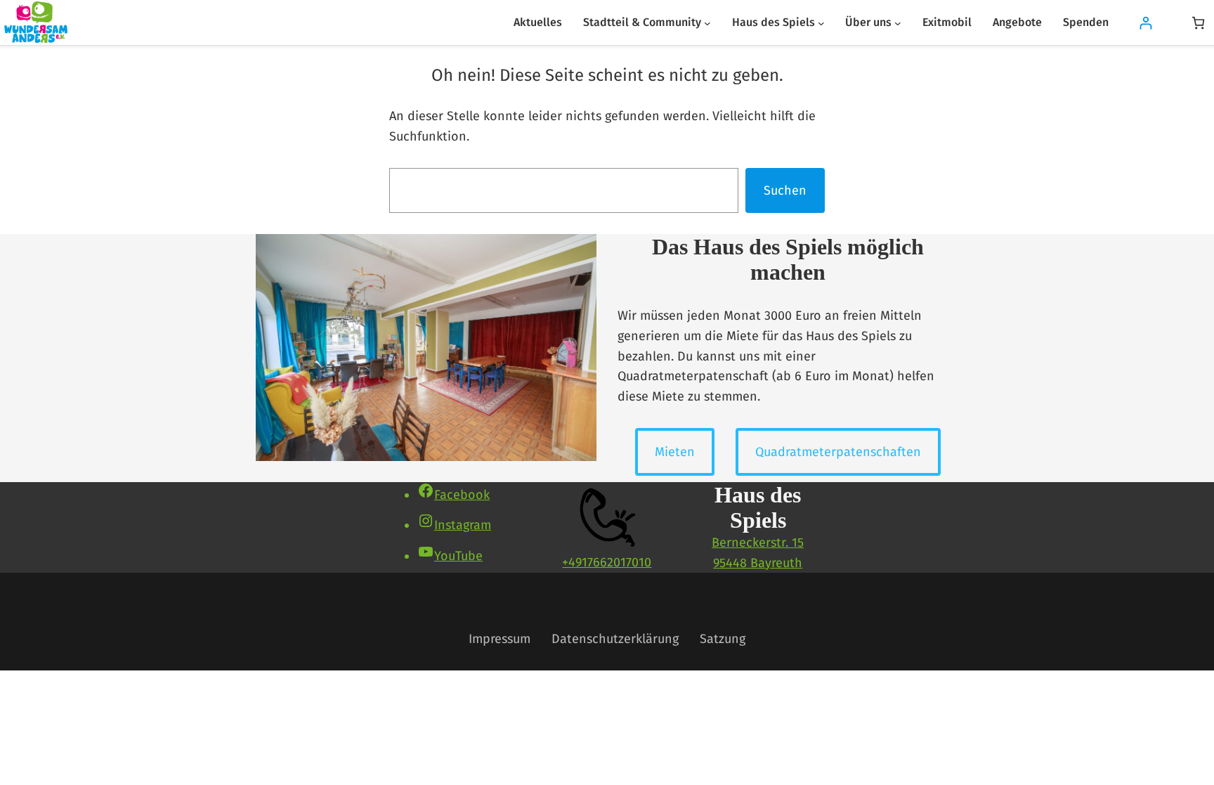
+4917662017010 (606, 562)
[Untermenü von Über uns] (897, 22)
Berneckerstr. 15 (758, 542)
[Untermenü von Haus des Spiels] (821, 22)
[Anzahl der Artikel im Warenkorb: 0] (1198, 23)
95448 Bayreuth (757, 563)
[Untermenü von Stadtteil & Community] (707, 22)
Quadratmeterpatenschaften (838, 452)
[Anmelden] (1145, 23)
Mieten (675, 452)
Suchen (785, 190)
